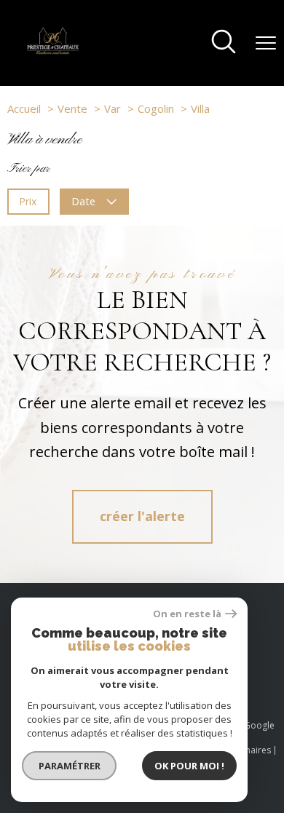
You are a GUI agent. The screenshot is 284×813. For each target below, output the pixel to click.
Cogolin (156, 108)
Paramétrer (69, 765)
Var (112, 108)
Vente (72, 108)
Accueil (24, 108)
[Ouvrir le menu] (266, 43)
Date (84, 201)
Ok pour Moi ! (189, 765)
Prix (28, 201)
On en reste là (187, 613)
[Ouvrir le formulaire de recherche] (223, 42)
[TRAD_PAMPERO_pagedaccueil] (52, 50)
